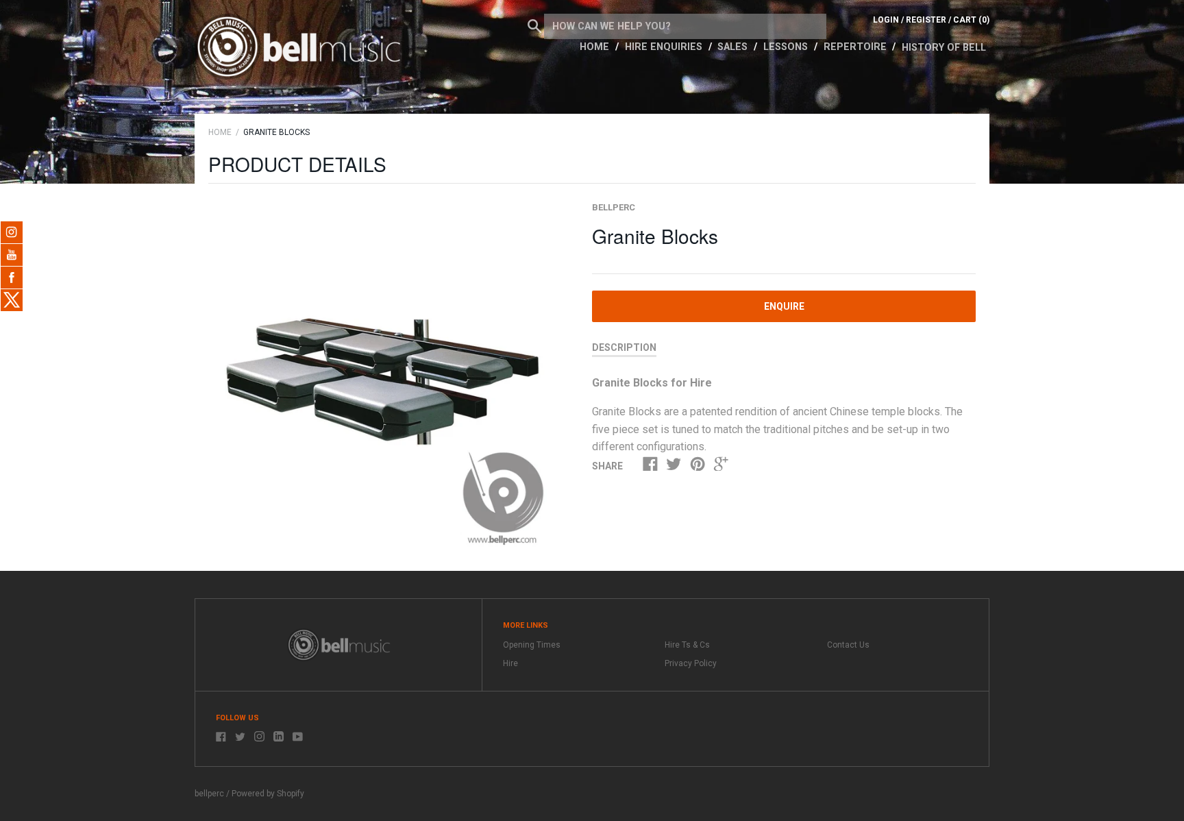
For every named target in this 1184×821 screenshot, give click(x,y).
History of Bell (944, 47)
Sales (733, 47)
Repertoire (856, 47)
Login (886, 20)
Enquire (784, 306)
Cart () (971, 20)
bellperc (613, 207)
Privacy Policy (691, 663)
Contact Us (848, 645)
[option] (384, 377)
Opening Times (531, 645)
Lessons (787, 47)
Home (596, 47)
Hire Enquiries (665, 47)
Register (926, 20)
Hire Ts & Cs (687, 645)
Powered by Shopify (268, 793)
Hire (510, 663)
